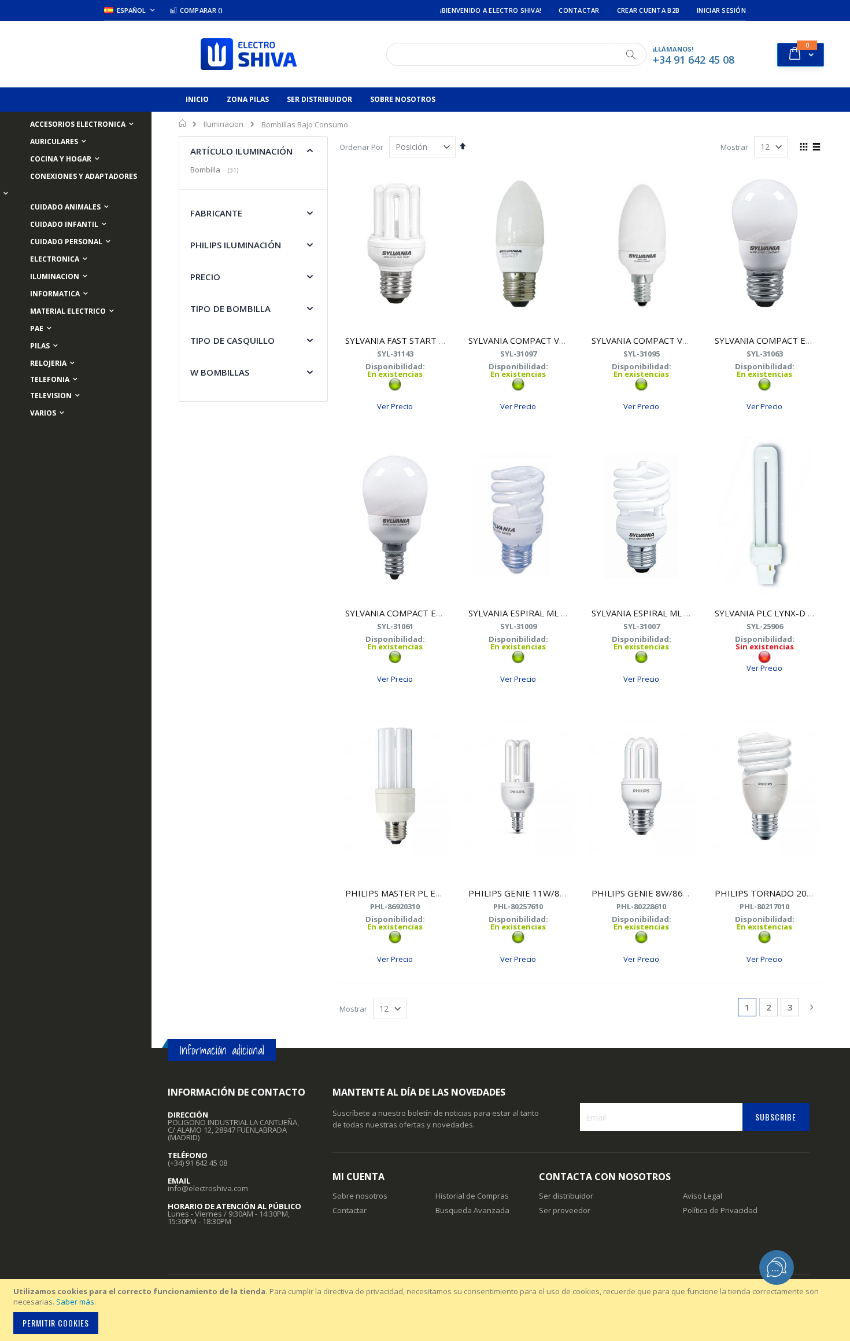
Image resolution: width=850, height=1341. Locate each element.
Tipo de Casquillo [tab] (232, 340)
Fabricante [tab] (216, 213)
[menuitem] (197, 99)
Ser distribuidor (566, 1196)
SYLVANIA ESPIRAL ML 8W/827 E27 (663, 613)
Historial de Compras (472, 1196)
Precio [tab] (205, 276)
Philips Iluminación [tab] (235, 245)
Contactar (579, 10)
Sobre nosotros (359, 1196)
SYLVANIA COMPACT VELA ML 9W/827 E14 (678, 340)
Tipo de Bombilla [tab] (230, 308)
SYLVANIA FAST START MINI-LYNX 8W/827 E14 (440, 340)
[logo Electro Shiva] (248, 54)
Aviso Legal (702, 1196)
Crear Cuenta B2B (648, 10)
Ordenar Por (361, 147)
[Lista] (816, 147)
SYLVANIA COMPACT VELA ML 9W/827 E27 (554, 340)
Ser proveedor (564, 1210)
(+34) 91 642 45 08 (197, 1163)
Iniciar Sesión (721, 10)
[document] (426, 1310)
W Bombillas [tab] (220, 372)
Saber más (75, 1301)
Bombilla (215, 169)
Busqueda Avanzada (472, 1210)
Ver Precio (395, 406)
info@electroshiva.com (208, 1188)
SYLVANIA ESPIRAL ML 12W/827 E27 (542, 613)
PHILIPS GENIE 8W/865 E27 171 (658, 893)
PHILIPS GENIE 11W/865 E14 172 (537, 893)
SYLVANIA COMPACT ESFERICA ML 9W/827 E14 (441, 613)
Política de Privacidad (720, 1210)
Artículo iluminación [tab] (241, 151)
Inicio (183, 123)
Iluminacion (223, 124)
